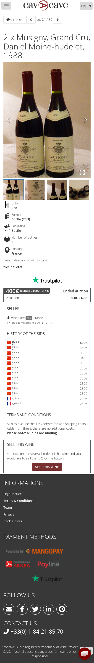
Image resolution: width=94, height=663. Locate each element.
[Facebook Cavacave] (22, 609)
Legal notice (12, 494)
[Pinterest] (61, 609)
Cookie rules (12, 521)
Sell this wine (47, 466)
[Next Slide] (86, 120)
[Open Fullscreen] (82, 172)
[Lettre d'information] (8, 609)
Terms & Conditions (18, 500)
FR (83, 6)
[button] (84, 654)
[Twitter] (35, 609)
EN (89, 6)
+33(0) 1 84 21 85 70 (36, 631)
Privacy (8, 514)
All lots (17, 20)
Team (7, 507)
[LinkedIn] (48, 609)
